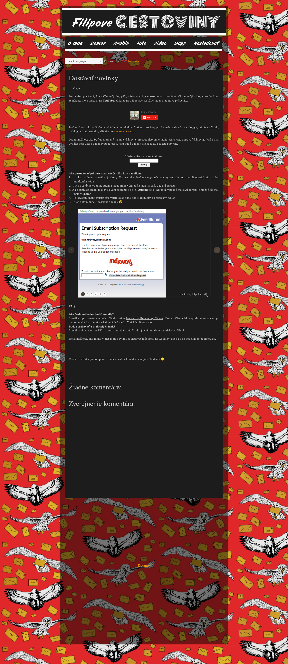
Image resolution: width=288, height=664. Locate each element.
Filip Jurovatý (199, 294)
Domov (144, 565)
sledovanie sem (123, 131)
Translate (133, 61)
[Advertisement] (144, 530)
